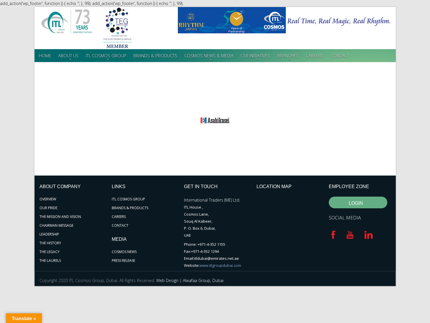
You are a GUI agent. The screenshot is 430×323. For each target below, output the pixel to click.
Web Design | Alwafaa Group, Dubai (189, 280)
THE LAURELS (50, 260)
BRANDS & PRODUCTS (155, 56)
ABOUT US (68, 56)
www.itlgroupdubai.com (220, 265)
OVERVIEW (47, 199)
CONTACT (340, 56)
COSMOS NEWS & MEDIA (208, 56)
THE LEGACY (49, 251)
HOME (45, 56)
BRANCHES (288, 56)
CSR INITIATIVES (255, 56)
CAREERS (315, 56)
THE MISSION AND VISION (60, 216)
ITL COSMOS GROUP (106, 56)
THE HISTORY (50, 242)
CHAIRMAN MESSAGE (56, 225)
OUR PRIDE (48, 207)
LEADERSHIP (49, 234)
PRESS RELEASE (123, 260)
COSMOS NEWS (124, 251)
